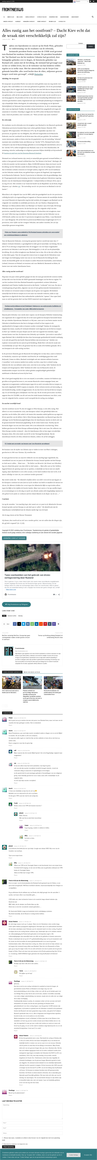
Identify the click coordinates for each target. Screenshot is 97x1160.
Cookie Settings (73, 1155)
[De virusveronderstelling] (71, 144)
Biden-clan (10, 17)
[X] (19, 624)
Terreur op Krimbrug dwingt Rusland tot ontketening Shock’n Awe (50, 636)
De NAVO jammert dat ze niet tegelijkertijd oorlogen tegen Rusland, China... (85, 88)
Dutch (78, 1)
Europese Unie (53, 17)
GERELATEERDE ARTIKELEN (12, 672)
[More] (58, 624)
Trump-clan (52, 21)
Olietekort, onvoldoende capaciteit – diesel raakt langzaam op (84, 61)
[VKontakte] (93, 1)
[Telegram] (90, 1)
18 (14, 39)
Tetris (21, 971)
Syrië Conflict (41, 21)
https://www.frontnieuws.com (21, 651)
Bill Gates (20, 17)
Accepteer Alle (88, 1155)
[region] (48, 1154)
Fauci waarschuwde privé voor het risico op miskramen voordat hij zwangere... (86, 152)
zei (19, 186)
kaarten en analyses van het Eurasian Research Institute (22, 153)
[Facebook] (15, 624)
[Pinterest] (45, 624)
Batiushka (38, 74)
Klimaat (18, 21)
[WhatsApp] (32, 624)
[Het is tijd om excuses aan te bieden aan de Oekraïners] (11, 682)
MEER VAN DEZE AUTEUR (32, 672)
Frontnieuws (19, 648)
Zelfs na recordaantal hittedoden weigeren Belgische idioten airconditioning (85, 70)
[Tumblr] (50, 624)
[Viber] (54, 624)
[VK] (28, 624)
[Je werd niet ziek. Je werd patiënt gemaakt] (71, 126)
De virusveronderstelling (83, 141)
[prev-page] (3, 706)
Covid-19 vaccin (42, 17)
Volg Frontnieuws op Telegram (17, 604)
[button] (92, 17)
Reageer (10, 725)
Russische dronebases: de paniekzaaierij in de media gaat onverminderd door (52, 692)
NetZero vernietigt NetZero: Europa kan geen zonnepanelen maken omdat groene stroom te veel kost (16, 637)
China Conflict (29, 17)
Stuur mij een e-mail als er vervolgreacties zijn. (16, 1144)
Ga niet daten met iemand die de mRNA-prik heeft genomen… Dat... (85, 116)
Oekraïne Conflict (29, 21)
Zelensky (20, 615)
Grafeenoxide (64, 17)
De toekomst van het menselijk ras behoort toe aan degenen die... (85, 134)
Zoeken (80, 43)
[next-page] (6, 706)
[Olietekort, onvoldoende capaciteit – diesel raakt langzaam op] (71, 62)
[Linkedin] (36, 624)
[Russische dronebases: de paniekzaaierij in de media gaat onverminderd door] (53, 682)
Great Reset (75, 17)
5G (4, 17)
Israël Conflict (8, 21)
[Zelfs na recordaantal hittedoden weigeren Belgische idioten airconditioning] (71, 71)
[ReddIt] (41, 624)
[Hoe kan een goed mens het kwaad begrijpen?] (71, 80)
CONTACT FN (62, 21)
